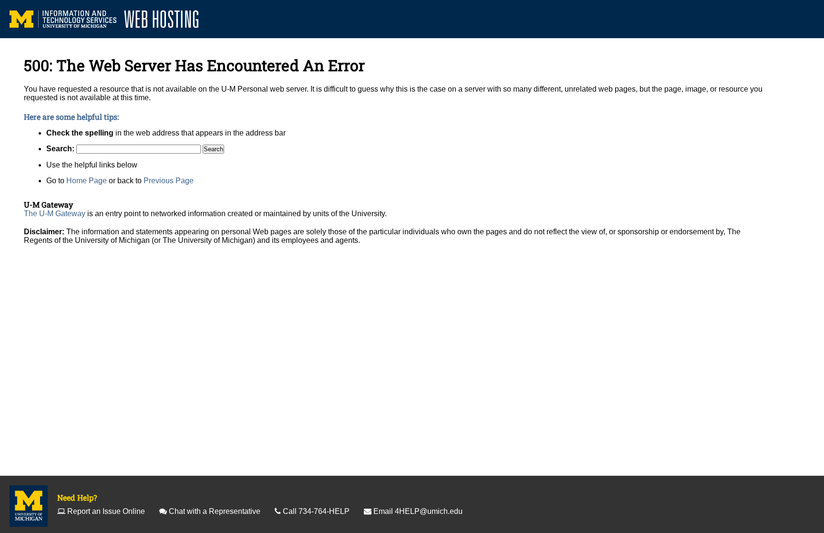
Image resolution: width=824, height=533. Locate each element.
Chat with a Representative (214, 511)
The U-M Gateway (54, 213)
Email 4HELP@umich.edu (418, 511)
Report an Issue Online (106, 511)
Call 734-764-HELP (316, 511)
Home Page (86, 181)
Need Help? (77, 497)
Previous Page (169, 181)
